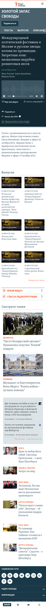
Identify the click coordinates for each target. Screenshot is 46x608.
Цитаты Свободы (25, 502)
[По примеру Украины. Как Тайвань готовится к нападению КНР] (10, 527)
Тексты (8, 30)
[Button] (8, 112)
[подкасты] (18, 605)
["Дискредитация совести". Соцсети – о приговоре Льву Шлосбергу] (10, 547)
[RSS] (39, 575)
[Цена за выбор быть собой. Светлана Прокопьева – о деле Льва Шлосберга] (10, 451)
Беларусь (8, 338)
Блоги (21, 448)
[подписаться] (9, 581)
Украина (7, 379)
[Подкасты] (4, 581)
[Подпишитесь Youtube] (21, 575)
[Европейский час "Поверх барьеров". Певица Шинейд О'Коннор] (11, 257)
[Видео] (28, 605)
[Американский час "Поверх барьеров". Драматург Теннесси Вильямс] (34, 182)
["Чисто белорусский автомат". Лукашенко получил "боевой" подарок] (23, 323)
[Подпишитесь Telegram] (27, 575)
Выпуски (23, 30)
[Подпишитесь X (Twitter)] (15, 575)
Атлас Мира (23, 482)
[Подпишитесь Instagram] (33, 575)
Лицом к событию (26, 468)
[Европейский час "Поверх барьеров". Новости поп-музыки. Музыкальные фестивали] (34, 225)
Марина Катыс (8, 77)
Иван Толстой (8, 74)
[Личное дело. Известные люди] (11, 225)
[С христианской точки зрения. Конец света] (34, 257)
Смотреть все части (36, 280)
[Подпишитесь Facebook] (9, 575)
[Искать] (39, 605)
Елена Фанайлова (23, 74)
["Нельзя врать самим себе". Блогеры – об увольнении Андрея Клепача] (10, 504)
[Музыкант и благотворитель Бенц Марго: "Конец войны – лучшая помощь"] (23, 365)
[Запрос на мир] (10, 470)
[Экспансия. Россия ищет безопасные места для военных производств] (10, 485)
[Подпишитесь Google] (4, 575)
